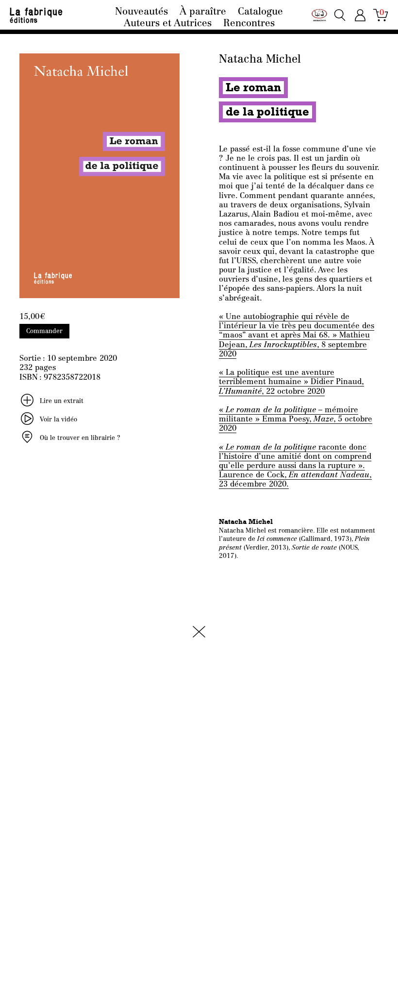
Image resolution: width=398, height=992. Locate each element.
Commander (44, 331)
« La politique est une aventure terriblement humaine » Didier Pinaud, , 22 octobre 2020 (291, 382)
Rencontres (249, 24)
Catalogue (260, 12)
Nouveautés (141, 12)
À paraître (203, 12)
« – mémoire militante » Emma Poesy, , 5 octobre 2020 (295, 419)
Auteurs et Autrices (168, 24)
